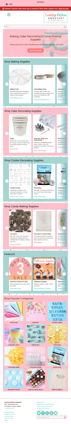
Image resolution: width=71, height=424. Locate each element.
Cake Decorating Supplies (26, 110)
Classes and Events (43, 408)
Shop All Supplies (35, 50)
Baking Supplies (20, 61)
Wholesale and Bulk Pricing (45, 404)
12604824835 (9, 408)
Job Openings (8, 416)
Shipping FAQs (9, 412)
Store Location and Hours (44, 406)
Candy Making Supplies (25, 206)
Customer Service (9, 414)
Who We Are (41, 402)
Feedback (40, 410)
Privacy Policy (8, 418)
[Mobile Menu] (8, 14)
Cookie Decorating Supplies (27, 160)
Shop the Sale (63, 8)
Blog (5, 420)
